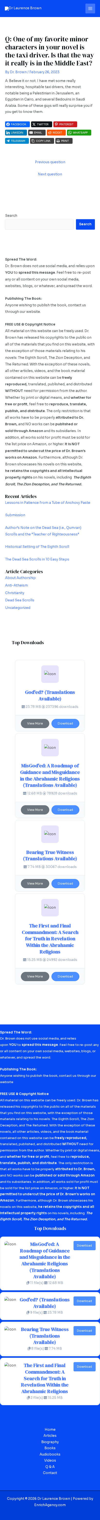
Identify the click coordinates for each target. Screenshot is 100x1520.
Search (11, 216)
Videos (50, 1460)
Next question (50, 174)
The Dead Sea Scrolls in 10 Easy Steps (37, 559)
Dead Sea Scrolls (19, 600)
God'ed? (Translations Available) (50, 695)
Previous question (50, 162)
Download (65, 723)
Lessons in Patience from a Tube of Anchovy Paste (47, 503)
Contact (50, 1473)
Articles (50, 1436)
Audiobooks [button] (50, 1454)
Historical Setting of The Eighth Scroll (37, 547)
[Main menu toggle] (90, 9)
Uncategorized (17, 608)
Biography (50, 1442)
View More (35, 723)
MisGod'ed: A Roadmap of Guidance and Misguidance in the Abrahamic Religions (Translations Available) (50, 775)
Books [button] (50, 1448)
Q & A (50, 1467)
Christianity (14, 593)
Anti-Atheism (16, 585)
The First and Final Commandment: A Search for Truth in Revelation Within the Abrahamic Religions (50, 938)
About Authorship (20, 578)
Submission (15, 515)
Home (50, 1430)
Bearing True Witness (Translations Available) (50, 855)
